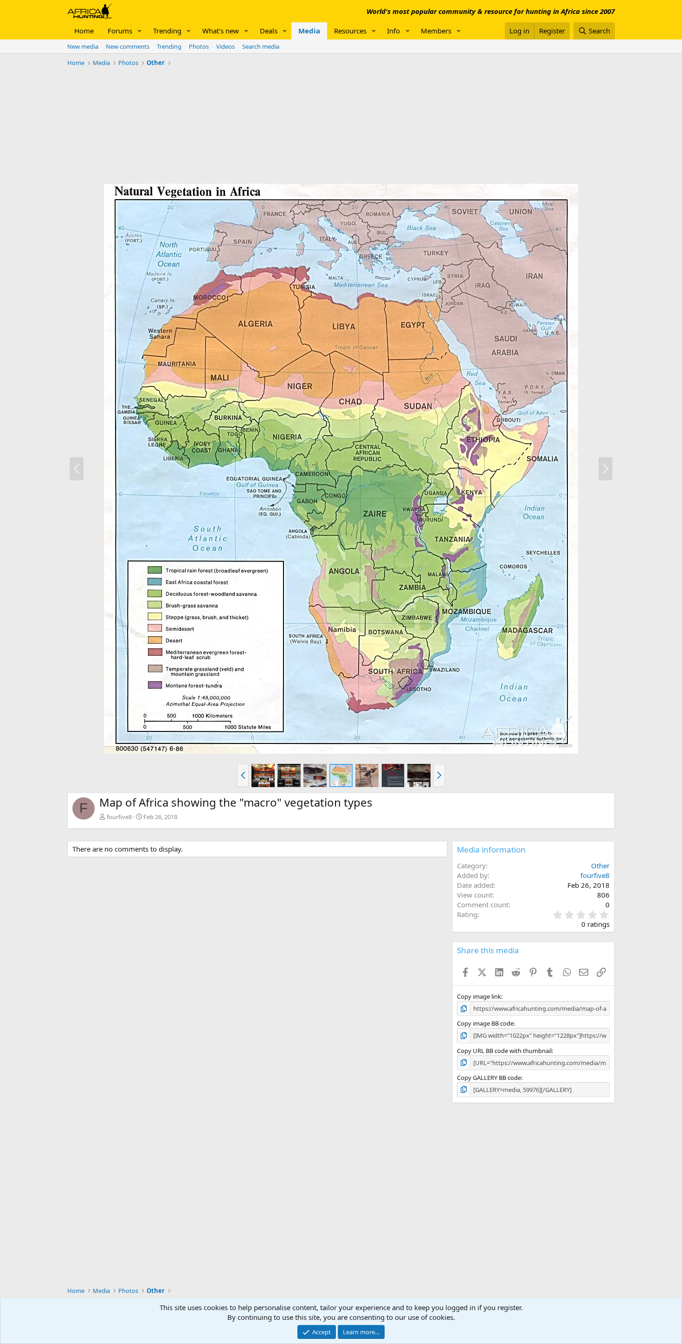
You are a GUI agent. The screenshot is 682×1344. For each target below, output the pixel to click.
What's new (220, 30)
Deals (268, 30)
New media (82, 46)
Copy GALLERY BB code (489, 1077)
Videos (225, 46)
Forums (120, 30)
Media (309, 30)
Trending (167, 30)
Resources (350, 30)
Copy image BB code (485, 1023)
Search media (260, 46)
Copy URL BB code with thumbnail (504, 1051)
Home (84, 30)
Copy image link (479, 996)
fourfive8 (119, 817)
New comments (127, 46)
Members (436, 30)
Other (600, 865)
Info (393, 30)
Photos (199, 46)
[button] (139, 30)
